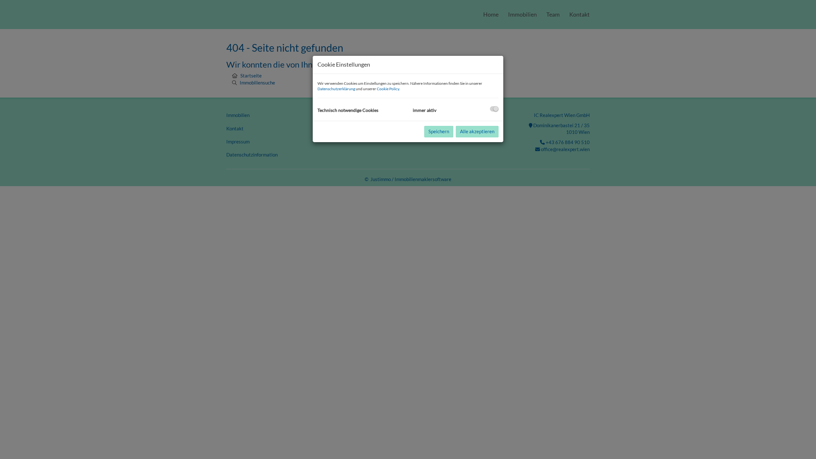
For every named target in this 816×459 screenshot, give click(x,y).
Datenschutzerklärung (336, 88)
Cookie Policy (388, 88)
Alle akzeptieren (477, 131)
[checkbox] (494, 109)
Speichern (438, 131)
